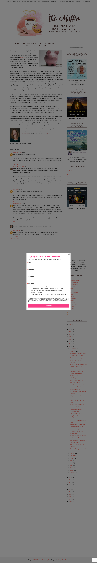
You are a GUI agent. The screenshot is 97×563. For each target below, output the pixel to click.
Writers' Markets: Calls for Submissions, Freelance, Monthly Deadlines (48, 294)
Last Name (31, 276)
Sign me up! (49, 305)
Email (29, 262)
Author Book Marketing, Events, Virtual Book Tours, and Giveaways (48, 286)
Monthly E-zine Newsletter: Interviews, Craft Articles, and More (46, 290)
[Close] (69, 254)
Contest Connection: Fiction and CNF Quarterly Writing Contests (47, 288)
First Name (31, 269)
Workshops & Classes (36, 292)
